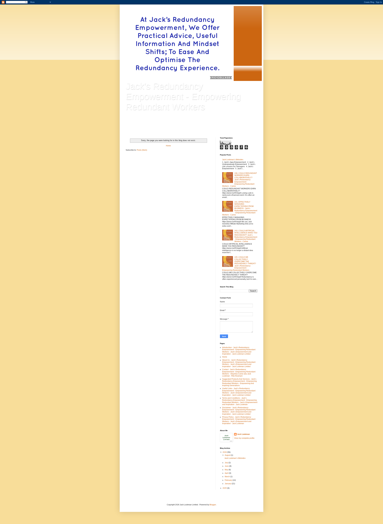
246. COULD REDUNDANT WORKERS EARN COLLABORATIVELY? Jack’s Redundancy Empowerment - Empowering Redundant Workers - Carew (239, 179)
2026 (225, 452)
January (228, 484)
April (227, 473)
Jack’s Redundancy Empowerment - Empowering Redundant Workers (183, 96)
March (227, 477)
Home (168, 146)
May (227, 470)
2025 (225, 488)
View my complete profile (244, 438)
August (228, 455)
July (226, 463)
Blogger (213, 505)
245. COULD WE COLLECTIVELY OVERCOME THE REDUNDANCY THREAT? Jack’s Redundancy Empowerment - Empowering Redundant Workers (239, 263)
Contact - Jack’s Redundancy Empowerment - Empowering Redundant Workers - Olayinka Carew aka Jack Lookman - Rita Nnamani (238, 372)
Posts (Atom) (142, 150)
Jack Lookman (243, 434)
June (227, 466)
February (228, 480)
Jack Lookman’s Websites (232, 160)
